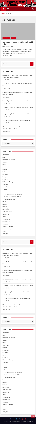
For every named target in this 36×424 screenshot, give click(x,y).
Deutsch (5, 169)
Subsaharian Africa (9, 199)
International (6, 37)
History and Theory (8, 182)
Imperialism (6, 184)
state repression (7, 211)
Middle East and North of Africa (13, 197)
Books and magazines (9, 159)
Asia (4, 157)
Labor (4, 201)
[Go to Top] (33, 416)
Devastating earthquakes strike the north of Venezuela (17, 101)
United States (6, 221)
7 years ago (7, 46)
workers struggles (7, 229)
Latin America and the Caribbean (13, 194)
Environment (6, 172)
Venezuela (5, 224)
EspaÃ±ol (5, 174)
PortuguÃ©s (6, 209)
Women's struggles (8, 226)
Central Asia (6, 167)
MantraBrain (30, 421)
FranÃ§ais (5, 179)
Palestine (5, 206)
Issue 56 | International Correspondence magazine (16, 120)
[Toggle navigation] (8, 9)
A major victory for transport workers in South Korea (17, 114)
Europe (6, 192)
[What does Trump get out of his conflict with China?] (18, 31)
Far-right (5, 177)
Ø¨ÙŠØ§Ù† (5, 234)
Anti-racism (6, 154)
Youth (4, 231)
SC (13, 46)
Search (31, 64)
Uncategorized (6, 219)
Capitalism (5, 162)
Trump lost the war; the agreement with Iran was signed (18, 107)
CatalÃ (5, 164)
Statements (6, 214)
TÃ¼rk (4, 216)
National (13, 37)
